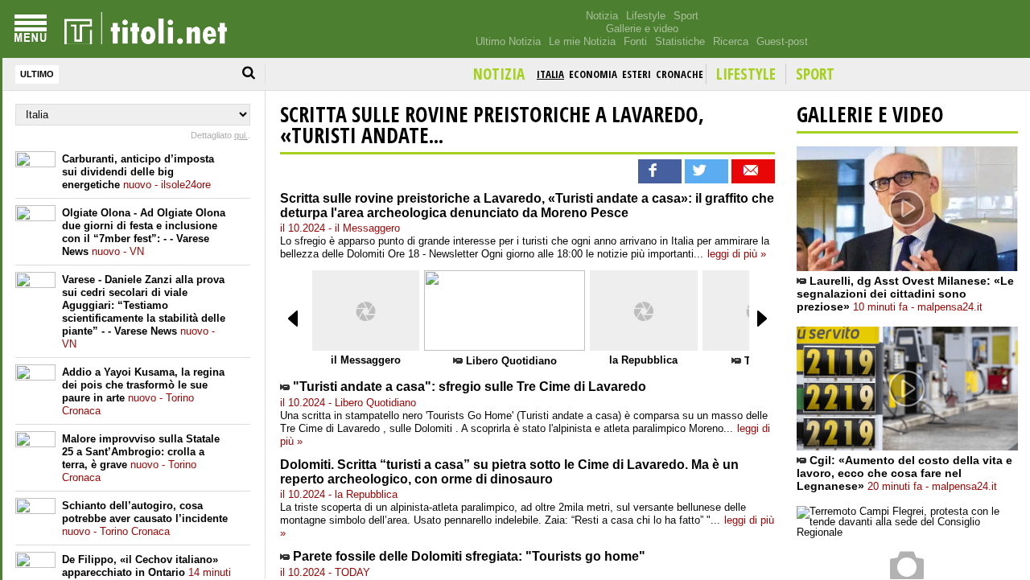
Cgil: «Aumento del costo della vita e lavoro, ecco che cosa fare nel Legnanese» (904, 473)
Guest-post (782, 41)
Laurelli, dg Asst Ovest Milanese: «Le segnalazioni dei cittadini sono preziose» (905, 293)
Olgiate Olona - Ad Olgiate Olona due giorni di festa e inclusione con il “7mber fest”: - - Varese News (143, 232)
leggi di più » (736, 254)
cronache (679, 74)
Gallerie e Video (870, 114)
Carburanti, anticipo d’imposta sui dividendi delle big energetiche (138, 172)
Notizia (602, 16)
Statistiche (680, 41)
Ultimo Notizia (508, 41)
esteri (636, 74)
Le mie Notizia (582, 41)
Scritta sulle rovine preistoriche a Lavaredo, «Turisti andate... (492, 125)
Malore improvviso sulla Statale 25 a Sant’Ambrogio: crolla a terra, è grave (141, 458)
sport (815, 74)
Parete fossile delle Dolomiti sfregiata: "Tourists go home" (469, 556)
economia (593, 74)
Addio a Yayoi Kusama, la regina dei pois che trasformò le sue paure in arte (143, 391)
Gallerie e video (642, 29)
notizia (499, 74)
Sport (686, 16)
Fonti (635, 41)
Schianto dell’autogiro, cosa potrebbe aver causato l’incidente (145, 518)
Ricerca (730, 41)
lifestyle (746, 74)
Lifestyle (645, 16)
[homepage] (145, 29)
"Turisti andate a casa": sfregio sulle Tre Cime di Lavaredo (469, 386)
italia (550, 74)
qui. (241, 135)
